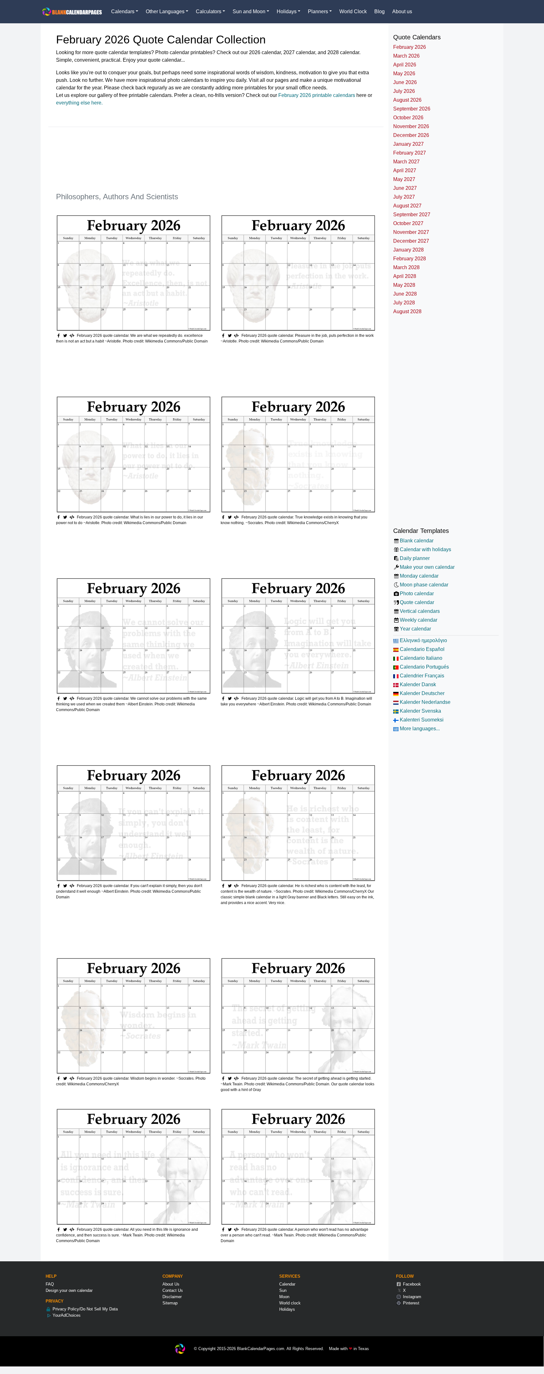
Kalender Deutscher (422, 693)
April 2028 (404, 276)
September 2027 (411, 214)
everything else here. (79, 102)
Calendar (287, 1284)
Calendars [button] (122, 11)
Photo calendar (417, 593)
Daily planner (415, 558)
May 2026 (404, 73)
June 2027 (405, 188)
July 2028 (404, 302)
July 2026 (404, 91)
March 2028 (406, 267)
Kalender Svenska (420, 711)
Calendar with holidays (425, 549)
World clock (290, 1303)
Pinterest (410, 1303)
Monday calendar (419, 576)
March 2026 (406, 56)
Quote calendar (417, 602)
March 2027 (406, 161)
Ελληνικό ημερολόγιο (423, 640)
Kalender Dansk (417, 684)
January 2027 (408, 144)
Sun (282, 1290)
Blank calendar (417, 540)
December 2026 (411, 135)
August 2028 (407, 311)
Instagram (411, 1296)
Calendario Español (422, 649)
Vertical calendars (420, 611)
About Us (170, 1284)
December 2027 (411, 241)
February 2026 (409, 47)
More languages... (419, 728)
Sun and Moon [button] (249, 11)
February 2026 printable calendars (316, 95)
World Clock (353, 11)
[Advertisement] (170, 163)
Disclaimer (172, 1296)
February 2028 (409, 258)
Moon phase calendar (424, 584)
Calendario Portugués (424, 667)
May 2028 (404, 285)
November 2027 (411, 232)
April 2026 (404, 64)
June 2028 (405, 294)
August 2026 (407, 100)
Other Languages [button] (165, 11)
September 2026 (411, 108)
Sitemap (170, 1303)
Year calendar (415, 628)
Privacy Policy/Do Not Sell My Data (84, 1309)
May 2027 (404, 179)
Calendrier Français (421, 675)
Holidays (287, 1309)
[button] (66, 335)
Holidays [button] (287, 11)
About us (402, 11)
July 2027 (404, 197)
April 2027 (404, 170)
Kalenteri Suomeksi (421, 719)
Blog (379, 11)
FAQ (50, 1284)
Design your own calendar (69, 1290)
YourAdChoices (66, 1315)
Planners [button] (318, 11)
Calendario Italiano (420, 658)
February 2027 (409, 152)
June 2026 (405, 82)
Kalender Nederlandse (424, 702)
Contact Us (172, 1290)
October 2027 (408, 223)
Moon (284, 1296)
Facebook (411, 1284)
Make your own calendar (427, 567)
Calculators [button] (208, 11)
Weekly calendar (418, 620)
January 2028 (408, 249)
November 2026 (411, 126)
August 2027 (407, 205)
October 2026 (408, 117)
